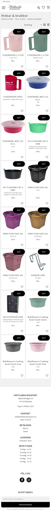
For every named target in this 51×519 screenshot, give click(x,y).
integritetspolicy (39, 509)
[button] (4, 8)
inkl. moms (6, 2)
